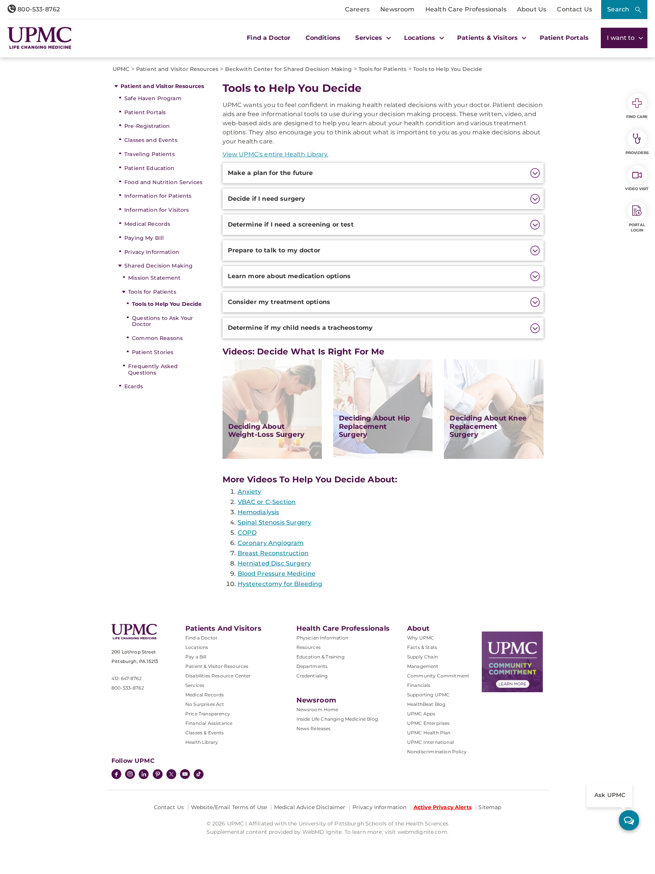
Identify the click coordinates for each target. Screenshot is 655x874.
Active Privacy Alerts (443, 807)
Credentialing (312, 676)
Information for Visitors (156, 209)
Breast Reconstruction (273, 553)
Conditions (323, 37)
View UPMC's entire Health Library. (275, 154)
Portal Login (637, 227)
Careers (357, 9)
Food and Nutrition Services (163, 182)
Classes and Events (150, 140)
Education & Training (320, 657)
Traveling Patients (149, 154)
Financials (419, 685)
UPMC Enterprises (428, 723)
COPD (247, 532)
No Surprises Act (204, 704)
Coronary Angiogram (271, 542)
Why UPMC (420, 638)
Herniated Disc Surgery (274, 563)
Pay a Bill (196, 657)
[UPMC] (40, 38)
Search (618, 9)
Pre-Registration (147, 126)
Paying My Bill (144, 238)
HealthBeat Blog (426, 704)
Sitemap (489, 807)
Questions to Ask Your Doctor (162, 321)
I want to (621, 37)
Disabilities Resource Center (218, 676)
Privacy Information (151, 252)
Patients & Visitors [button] (488, 37)
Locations (196, 647)
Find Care (637, 116)
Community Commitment (438, 676)
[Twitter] (171, 774)
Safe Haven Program (153, 98)
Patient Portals (564, 37)
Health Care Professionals (465, 9)
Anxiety (250, 491)
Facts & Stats (422, 647)
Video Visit (637, 188)
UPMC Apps (421, 714)
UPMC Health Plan (429, 732)
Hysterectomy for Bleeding (280, 583)
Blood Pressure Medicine (277, 573)
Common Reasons (157, 338)
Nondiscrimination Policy (437, 751)
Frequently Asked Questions (153, 369)
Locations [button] (420, 37)
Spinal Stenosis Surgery (275, 522)
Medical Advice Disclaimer (310, 807)
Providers (637, 152)
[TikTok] (199, 774)
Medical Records (147, 223)
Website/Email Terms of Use (229, 807)
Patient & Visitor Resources (216, 666)
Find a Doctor (268, 37)
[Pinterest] (158, 775)
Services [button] (369, 37)
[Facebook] (116, 775)
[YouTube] (185, 775)
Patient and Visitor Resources (162, 86)
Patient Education (149, 168)
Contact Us (574, 9)
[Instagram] (130, 775)
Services (194, 685)
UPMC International (430, 742)
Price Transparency (207, 714)
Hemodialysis (258, 512)
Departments (312, 666)
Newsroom (397, 9)
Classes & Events (204, 732)
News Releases (313, 728)
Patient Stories (152, 352)
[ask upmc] (629, 820)
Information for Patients (157, 195)
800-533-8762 (38, 9)
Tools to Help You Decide (167, 304)
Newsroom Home (317, 709)
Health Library (201, 742)
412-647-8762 (126, 678)
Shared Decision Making (158, 265)
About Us (531, 9)
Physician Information (322, 638)
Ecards (133, 386)
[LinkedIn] (144, 775)
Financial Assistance (208, 723)
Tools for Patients (152, 291)
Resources (308, 647)
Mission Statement (154, 277)
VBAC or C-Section (267, 502)
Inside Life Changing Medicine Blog (337, 719)
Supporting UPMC (428, 695)
